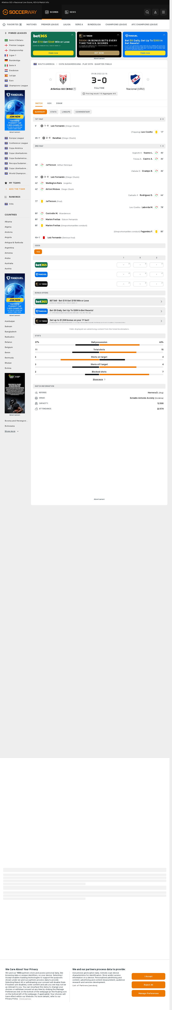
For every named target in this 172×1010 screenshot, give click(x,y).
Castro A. (148, 159)
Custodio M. (52, 213)
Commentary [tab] (83, 112)
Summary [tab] (40, 112)
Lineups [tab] (66, 112)
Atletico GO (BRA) (62, 88)
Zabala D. (136, 171)
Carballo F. (133, 195)
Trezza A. (137, 159)
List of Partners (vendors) (84, 985)
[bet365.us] (41, 265)
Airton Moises (53, 189)
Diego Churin (72, 126)
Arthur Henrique (64, 165)
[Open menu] (163, 12)
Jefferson (51, 165)
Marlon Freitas (53, 219)
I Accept (148, 976)
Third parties (25, 999)
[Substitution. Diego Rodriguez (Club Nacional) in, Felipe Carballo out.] (156, 195)
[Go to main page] (21, 12)
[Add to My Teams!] (50, 79)
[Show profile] (63, 79)
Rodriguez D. (146, 195)
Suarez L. (148, 153)
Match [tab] (38, 103)
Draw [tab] (59, 103)
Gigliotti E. (137, 153)
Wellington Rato (54, 183)
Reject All (148, 985)
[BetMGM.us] (41, 284)
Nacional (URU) (135, 88)
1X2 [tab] (38, 252)
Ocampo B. (147, 171)
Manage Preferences (148, 993)
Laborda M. (147, 207)
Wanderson (65, 213)
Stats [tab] (53, 112)
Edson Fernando (70, 219)
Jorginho (67, 183)
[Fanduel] (41, 274)
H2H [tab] (49, 103)
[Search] (147, 12)
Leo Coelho (134, 207)
